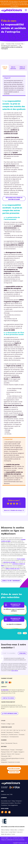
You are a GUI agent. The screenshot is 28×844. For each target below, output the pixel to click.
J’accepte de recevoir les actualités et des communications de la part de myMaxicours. (15, 659)
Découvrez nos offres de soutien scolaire (14, 198)
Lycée (2, 44)
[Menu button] (26, 10)
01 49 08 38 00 (5, 690)
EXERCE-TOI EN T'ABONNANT (11, 580)
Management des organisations (9, 45)
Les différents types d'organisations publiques (14, 610)
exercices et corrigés (9, 562)
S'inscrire (22, 653)
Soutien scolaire (14, 768)
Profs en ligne (21, 559)
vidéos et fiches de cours (12, 568)
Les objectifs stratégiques (14, 624)
